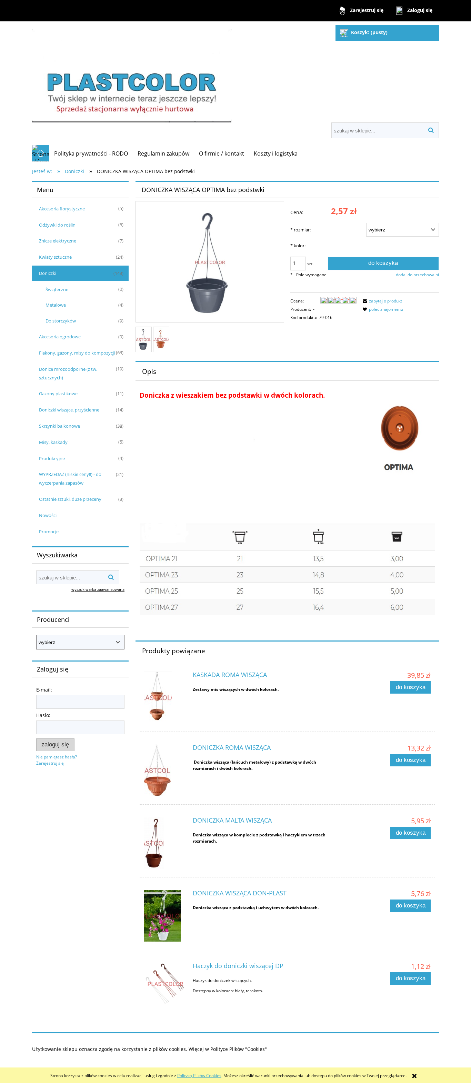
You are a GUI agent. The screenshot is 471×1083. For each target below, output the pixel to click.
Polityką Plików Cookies (199, 1076)
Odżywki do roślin (57, 225)
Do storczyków (61, 321)
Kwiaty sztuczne (55, 257)
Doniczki (47, 273)
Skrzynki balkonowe (59, 426)
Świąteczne (57, 289)
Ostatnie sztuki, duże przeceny (70, 499)
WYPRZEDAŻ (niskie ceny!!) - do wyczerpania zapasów (70, 478)
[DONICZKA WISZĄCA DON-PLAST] (165, 916)
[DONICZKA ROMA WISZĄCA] (165, 770)
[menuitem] (91, 153)
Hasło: (43, 715)
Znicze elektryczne (57, 241)
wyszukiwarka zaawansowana (97, 589)
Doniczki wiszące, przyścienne (69, 410)
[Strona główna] (131, 72)
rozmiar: (300, 230)
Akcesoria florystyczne (62, 209)
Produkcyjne (52, 458)
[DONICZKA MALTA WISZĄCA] (165, 843)
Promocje (49, 531)
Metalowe (56, 305)
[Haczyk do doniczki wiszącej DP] (165, 984)
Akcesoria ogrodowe (60, 337)
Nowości (48, 515)
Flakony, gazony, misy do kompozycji (77, 353)
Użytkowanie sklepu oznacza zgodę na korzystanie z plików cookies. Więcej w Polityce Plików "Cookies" (149, 1049)
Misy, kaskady (53, 442)
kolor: (297, 245)
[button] (381, 301)
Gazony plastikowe (58, 393)
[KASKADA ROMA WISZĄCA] (165, 697)
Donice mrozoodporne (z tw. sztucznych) (68, 373)
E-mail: (44, 689)
